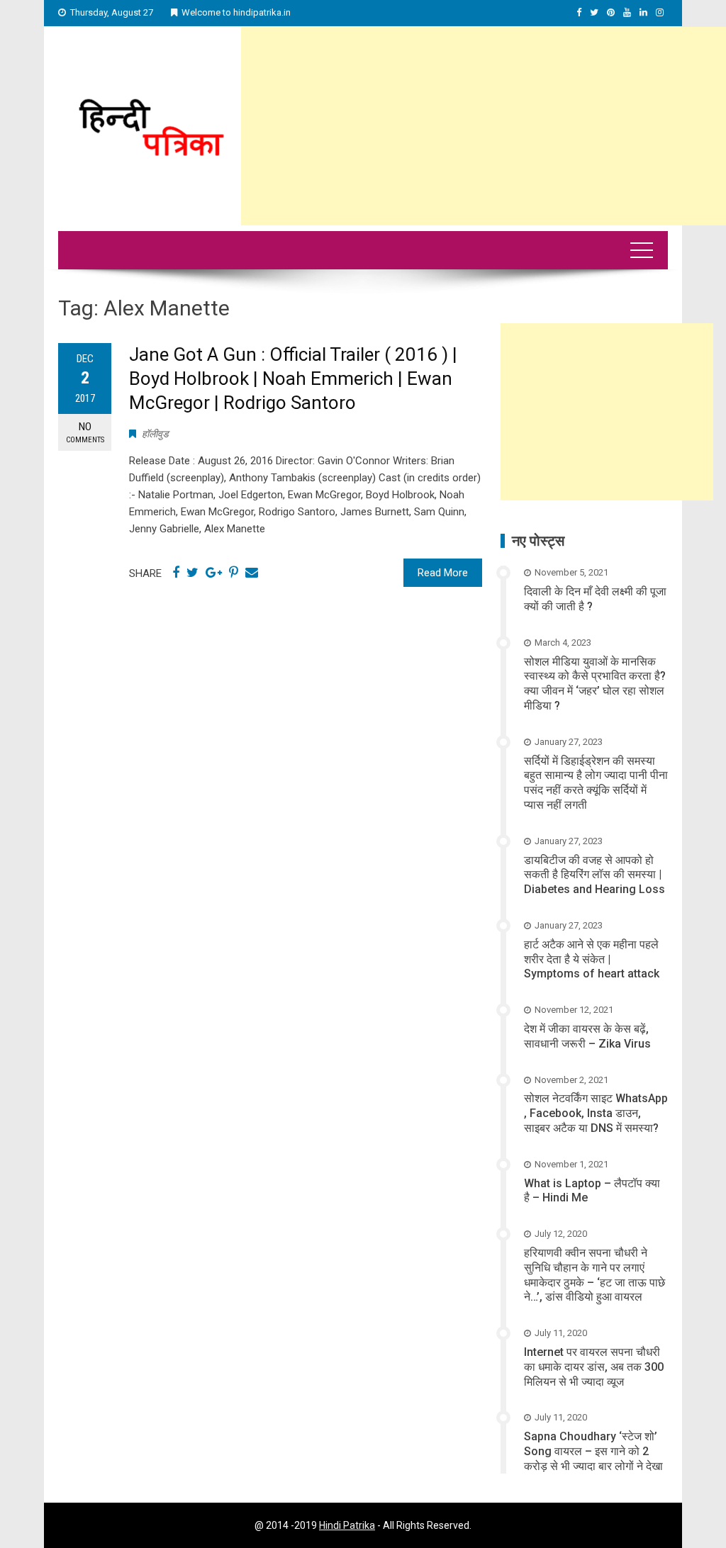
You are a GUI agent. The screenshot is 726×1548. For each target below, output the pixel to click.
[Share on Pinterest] (233, 573)
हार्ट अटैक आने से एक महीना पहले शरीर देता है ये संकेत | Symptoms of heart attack (591, 959)
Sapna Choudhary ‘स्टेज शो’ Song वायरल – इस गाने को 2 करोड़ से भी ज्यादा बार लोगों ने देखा (593, 1451)
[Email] (252, 573)
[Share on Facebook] (176, 573)
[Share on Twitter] (192, 573)
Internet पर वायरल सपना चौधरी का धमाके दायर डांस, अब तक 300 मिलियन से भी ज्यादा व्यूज (594, 1367)
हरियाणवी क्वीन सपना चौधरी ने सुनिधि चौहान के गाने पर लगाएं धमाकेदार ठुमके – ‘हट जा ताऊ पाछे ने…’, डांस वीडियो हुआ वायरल (594, 1274)
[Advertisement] (483, 126)
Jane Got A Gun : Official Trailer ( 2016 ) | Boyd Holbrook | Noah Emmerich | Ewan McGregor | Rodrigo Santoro (293, 378)
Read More (443, 572)
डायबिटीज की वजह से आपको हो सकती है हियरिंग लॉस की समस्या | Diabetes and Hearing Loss (594, 875)
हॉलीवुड (155, 433)
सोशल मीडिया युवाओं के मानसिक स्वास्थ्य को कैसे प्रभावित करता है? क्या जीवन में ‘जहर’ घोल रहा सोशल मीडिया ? (595, 683)
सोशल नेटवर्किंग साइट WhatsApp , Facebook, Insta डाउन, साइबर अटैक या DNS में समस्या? (596, 1113)
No (85, 432)
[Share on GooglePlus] (213, 573)
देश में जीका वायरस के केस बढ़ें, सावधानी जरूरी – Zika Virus (587, 1036)
